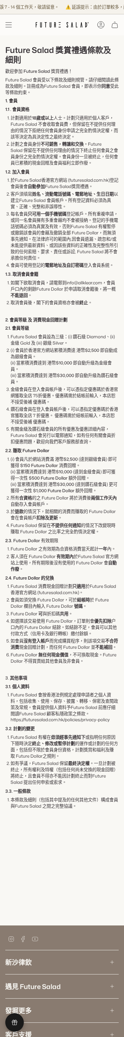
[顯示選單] (8, 24)
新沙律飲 (18, 962)
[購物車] (115, 24)
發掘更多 (18, 1010)
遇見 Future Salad (33, 986)
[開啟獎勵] (14, 1022)
